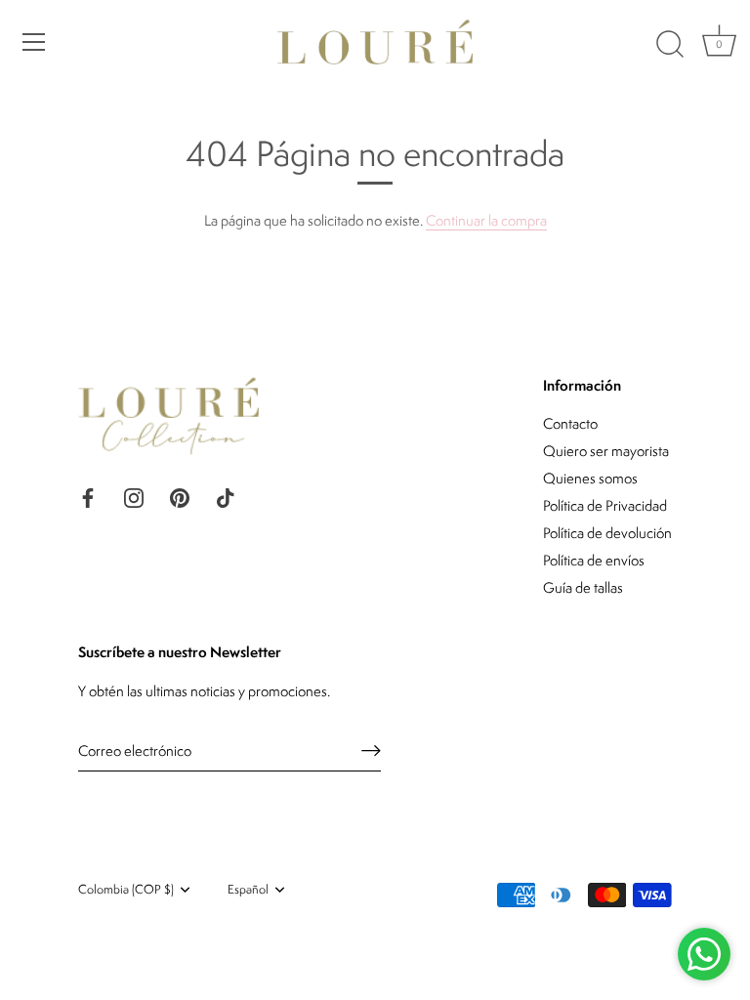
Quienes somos (590, 478)
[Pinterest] (179, 495)
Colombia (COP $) (126, 890)
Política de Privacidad (605, 505)
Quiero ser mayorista (606, 450)
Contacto (570, 423)
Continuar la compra (486, 220)
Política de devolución (607, 532)
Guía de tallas (583, 587)
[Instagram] (134, 495)
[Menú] (34, 42)
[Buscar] (669, 44)
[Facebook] (88, 495)
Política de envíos (594, 560)
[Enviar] (371, 750)
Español (248, 890)
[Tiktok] (225, 495)
